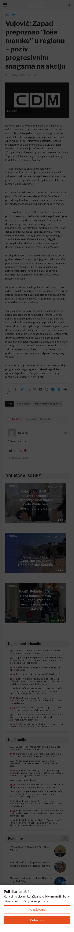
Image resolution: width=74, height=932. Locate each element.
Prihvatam (37, 920)
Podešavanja (37, 909)
